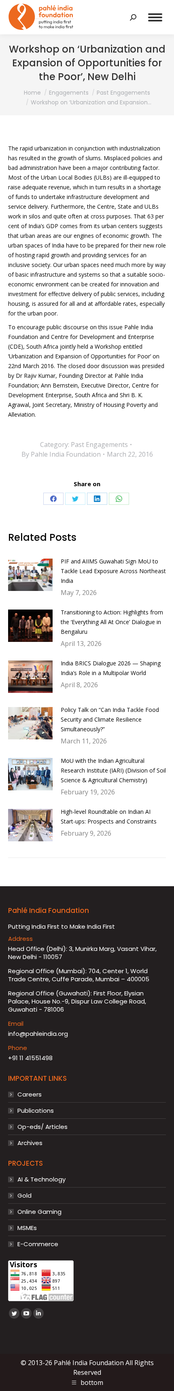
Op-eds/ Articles (42, 1127)
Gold (24, 1196)
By (61, 454)
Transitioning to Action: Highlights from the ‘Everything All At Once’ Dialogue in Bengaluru (112, 621)
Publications (35, 1111)
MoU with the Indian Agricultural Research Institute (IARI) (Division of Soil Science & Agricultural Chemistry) (113, 770)
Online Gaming (39, 1212)
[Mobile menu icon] (155, 17)
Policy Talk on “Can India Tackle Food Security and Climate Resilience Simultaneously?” (110, 719)
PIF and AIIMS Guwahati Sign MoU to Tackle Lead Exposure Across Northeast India (113, 570)
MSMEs (27, 1228)
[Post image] (30, 575)
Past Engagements (99, 444)
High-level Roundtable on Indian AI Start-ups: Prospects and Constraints (109, 816)
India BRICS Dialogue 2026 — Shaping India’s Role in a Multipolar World (111, 668)
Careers (29, 1094)
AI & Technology (41, 1179)
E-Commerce (37, 1244)
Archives (29, 1143)
